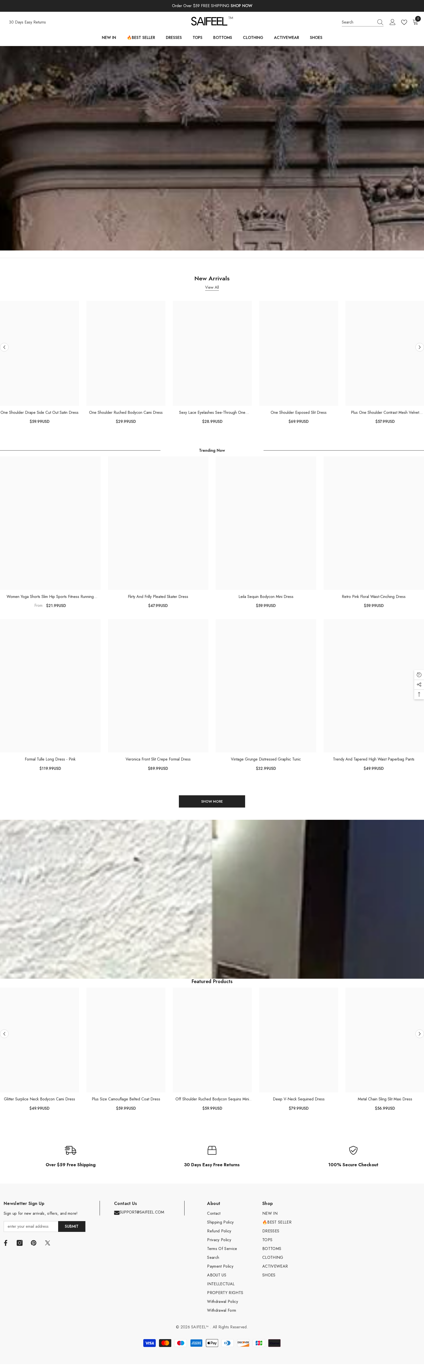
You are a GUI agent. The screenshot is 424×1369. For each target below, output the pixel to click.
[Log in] (393, 22)
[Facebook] (5, 1243)
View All (212, 287)
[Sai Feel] (212, 148)
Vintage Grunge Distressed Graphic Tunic (266, 759)
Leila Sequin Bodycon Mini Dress (265, 596)
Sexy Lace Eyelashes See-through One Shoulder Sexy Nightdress (212, 413)
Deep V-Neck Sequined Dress (299, 1099)
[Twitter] (47, 1243)
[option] (126, 364)
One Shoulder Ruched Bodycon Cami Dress (126, 412)
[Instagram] (19, 1243)
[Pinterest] (33, 1243)
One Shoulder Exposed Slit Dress (299, 412)
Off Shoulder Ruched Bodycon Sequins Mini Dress (212, 1099)
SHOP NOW (241, 6)
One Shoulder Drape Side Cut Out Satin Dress (39, 412)
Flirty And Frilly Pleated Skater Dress (158, 596)
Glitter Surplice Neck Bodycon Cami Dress (39, 1099)
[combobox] (358, 22)
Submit (72, 1226)
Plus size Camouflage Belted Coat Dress (126, 1099)
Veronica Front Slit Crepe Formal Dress (158, 759)
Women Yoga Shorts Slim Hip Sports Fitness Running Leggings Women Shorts (50, 597)
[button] (4, 347)
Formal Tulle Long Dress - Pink (50, 759)
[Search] (363, 22)
